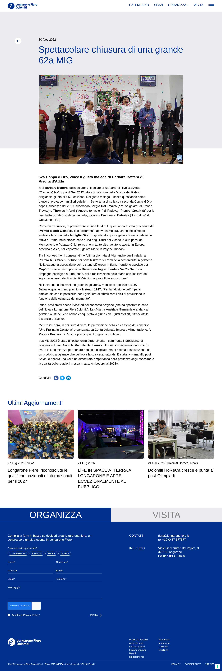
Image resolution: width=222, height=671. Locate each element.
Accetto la (26, 615)
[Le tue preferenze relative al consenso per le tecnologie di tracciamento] (217, 666)
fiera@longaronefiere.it (173, 535)
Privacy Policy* (31, 615)
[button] (56, 378)
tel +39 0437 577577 (172, 539)
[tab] (55, 515)
